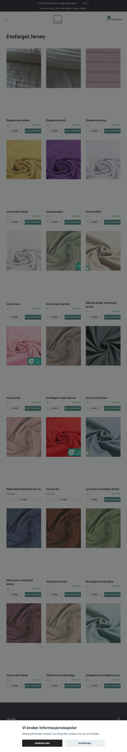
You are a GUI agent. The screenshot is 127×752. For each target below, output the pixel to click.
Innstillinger (84, 743)
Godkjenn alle (42, 743)
